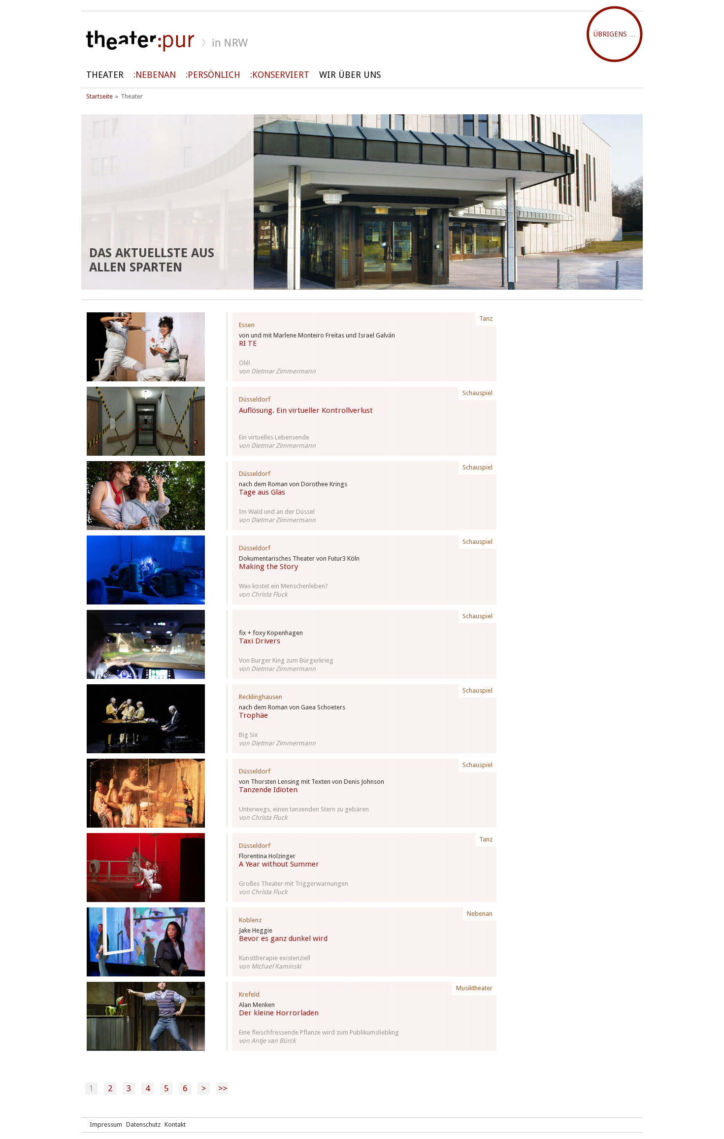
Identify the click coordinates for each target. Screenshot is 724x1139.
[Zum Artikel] (145, 346)
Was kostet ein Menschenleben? (283, 586)
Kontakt (175, 1124)
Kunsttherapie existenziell (274, 958)
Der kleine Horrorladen (279, 1012)
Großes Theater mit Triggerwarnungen (293, 883)
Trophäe (253, 715)
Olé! (244, 363)
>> (222, 1088)
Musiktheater (474, 988)
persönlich (214, 74)
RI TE (248, 343)
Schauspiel (477, 393)
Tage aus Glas (262, 492)
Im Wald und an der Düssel (277, 511)
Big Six (248, 734)
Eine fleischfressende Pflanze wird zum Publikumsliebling (319, 1032)
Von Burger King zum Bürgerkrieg (286, 660)
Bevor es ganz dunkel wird (283, 938)
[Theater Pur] (362, 41)
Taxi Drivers (259, 640)
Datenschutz (143, 1124)
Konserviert (280, 74)
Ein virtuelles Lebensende (274, 437)
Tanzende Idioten (268, 789)
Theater (105, 74)
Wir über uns (350, 74)
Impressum (106, 1124)
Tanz (486, 318)
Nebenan (155, 74)
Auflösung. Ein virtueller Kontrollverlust (306, 410)
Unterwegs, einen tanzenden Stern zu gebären (304, 809)
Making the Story (268, 566)
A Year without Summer (279, 864)
